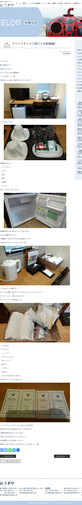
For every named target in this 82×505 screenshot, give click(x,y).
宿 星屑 (47, 488)
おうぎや (7, 5)
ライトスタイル (65, 51)
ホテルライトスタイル (71, 488)
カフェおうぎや (25, 488)
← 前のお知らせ (8, 456)
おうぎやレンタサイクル (8, 488)
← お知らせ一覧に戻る (10, 461)
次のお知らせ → (62, 456)
